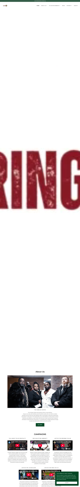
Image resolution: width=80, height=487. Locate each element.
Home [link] (38, 5)
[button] (44, 5)
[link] (5, 5)
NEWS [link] (63, 5)
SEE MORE (40, 424)
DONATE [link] (76, 5)
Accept (67, 482)
